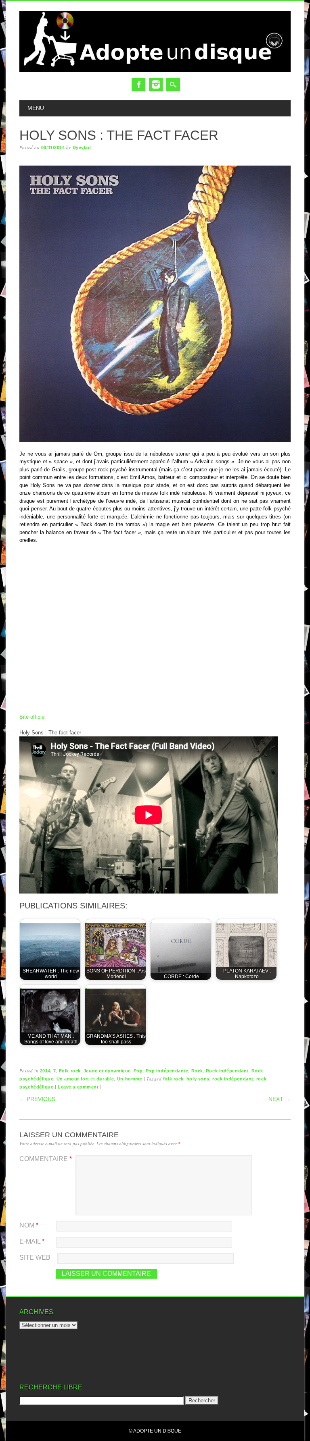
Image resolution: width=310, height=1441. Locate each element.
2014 (45, 1070)
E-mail (31, 1241)
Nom (28, 1225)
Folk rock (70, 1070)
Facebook (138, 84)
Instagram (156, 84)
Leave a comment (78, 1086)
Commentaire (45, 1158)
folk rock (173, 1078)
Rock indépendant (227, 1070)
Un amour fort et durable (85, 1078)
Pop (138, 1070)
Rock (197, 1070)
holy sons (197, 1078)
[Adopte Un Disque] (154, 70)
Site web (34, 1257)
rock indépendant (232, 1078)
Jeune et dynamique (107, 1070)
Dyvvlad (82, 147)
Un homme (129, 1078)
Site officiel (32, 717)
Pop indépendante (167, 1070)
